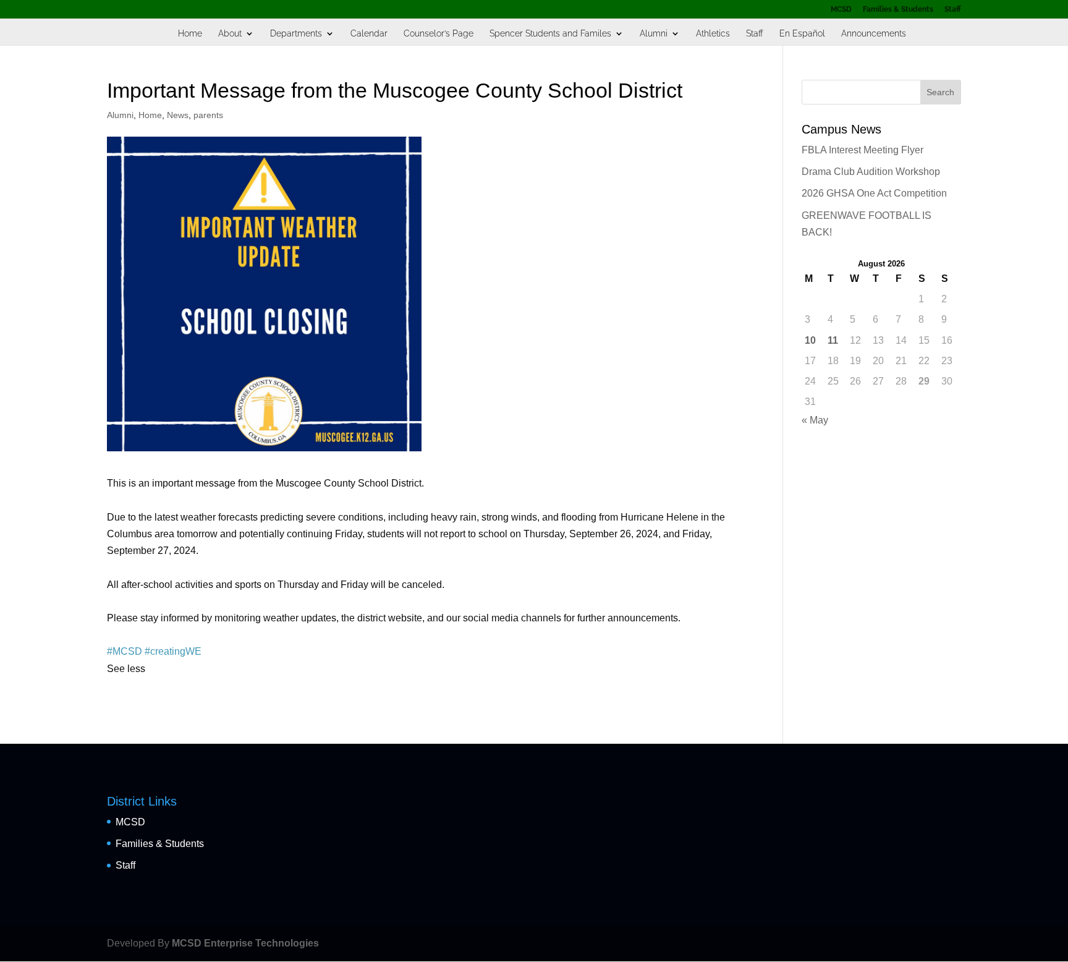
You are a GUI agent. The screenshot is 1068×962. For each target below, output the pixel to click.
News (178, 115)
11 (833, 340)
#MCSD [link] (124, 651)
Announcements (873, 33)
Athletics (713, 33)
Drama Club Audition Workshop (871, 171)
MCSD (841, 10)
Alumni (654, 33)
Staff (952, 10)
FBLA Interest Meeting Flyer (862, 150)
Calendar (369, 33)
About (230, 33)
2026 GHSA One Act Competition (874, 193)
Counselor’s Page (438, 33)
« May (815, 420)
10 (810, 340)
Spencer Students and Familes (550, 33)
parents (208, 115)
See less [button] (126, 668)
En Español (802, 33)
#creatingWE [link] (173, 651)
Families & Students (898, 10)
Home (190, 33)
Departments (296, 33)
